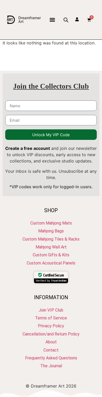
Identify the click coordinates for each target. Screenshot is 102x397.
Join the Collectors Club (51, 86)
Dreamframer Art (29, 20)
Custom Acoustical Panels (51, 263)
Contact (51, 350)
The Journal (51, 365)
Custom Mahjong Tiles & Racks (51, 239)
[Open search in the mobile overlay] (65, 20)
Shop (51, 210)
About (51, 341)
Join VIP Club (51, 310)
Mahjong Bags (51, 230)
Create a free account (27, 148)
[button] (52, 20)
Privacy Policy (51, 325)
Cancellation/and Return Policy (51, 334)
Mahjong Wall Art (51, 247)
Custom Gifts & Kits (51, 254)
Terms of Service (51, 317)
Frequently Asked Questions (51, 357)
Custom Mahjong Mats (51, 223)
